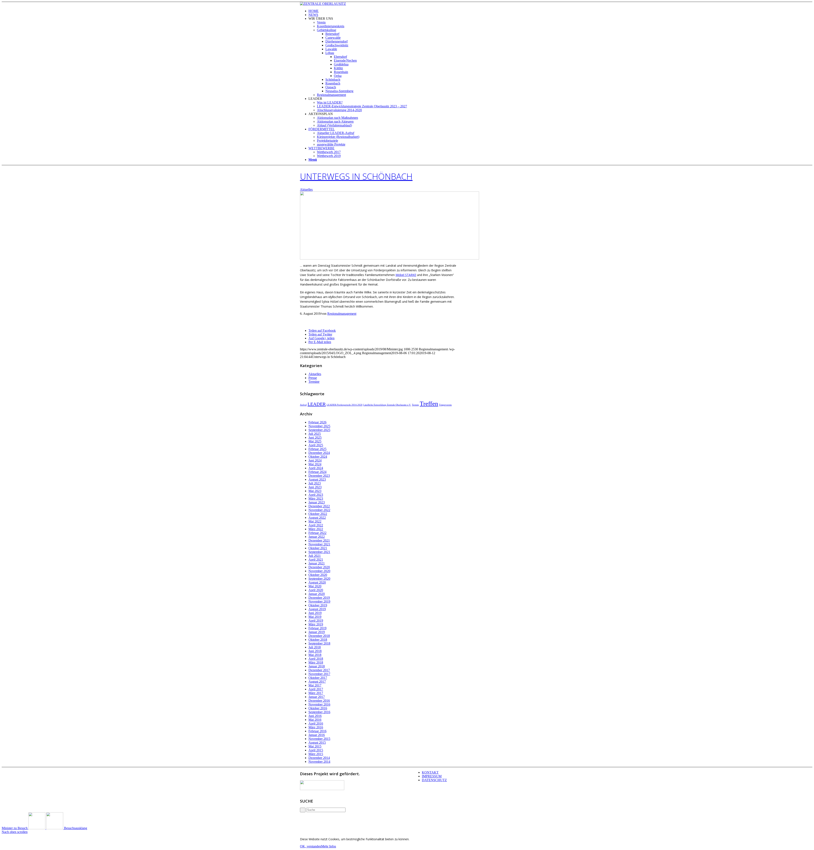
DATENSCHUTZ (434, 780)
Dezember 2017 (319, 670)
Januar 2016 (316, 735)
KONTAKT (430, 772)
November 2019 (319, 601)
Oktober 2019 (317, 605)
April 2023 (315, 494)
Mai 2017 (314, 685)
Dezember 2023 (319, 475)
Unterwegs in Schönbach (356, 176)
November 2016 (319, 704)
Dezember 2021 (319, 540)
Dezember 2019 (319, 597)
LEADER (317, 404)
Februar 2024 (317, 472)
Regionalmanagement (341, 313)
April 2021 (315, 559)
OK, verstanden (310, 846)
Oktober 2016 (317, 708)
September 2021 (319, 552)
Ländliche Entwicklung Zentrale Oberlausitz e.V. (387, 405)
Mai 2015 (314, 746)
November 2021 (319, 544)
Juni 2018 (315, 651)
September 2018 (319, 643)
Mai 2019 (314, 616)
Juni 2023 (315, 487)
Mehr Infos (328, 846)
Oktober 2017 (317, 677)
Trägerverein (445, 405)
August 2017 (317, 681)
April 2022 (315, 525)
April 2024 (315, 468)
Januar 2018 (316, 666)
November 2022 (319, 510)
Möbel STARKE (406, 275)
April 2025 (315, 445)
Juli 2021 (314, 555)
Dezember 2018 (319, 636)
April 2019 (315, 620)
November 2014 (319, 761)
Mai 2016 (314, 719)
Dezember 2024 (319, 453)
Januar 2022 (316, 536)
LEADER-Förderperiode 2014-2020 (344, 405)
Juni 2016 (315, 716)
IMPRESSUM (432, 776)
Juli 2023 (314, 483)
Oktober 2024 (317, 456)
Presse (312, 378)
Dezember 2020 (319, 567)
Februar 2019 (317, 628)
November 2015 (319, 738)
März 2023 (315, 498)
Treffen (429, 403)
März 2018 (315, 662)
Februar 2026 (317, 422)
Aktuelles (306, 189)
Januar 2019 (316, 632)
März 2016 (315, 727)
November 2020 (319, 571)
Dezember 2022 (319, 506)
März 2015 (315, 754)
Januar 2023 (316, 502)
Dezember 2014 (319, 758)
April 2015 (315, 750)
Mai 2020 (314, 586)
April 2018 (315, 658)
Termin (415, 405)
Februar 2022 (317, 533)
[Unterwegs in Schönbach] (389, 258)
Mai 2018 (314, 655)
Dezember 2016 (319, 700)
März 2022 (315, 529)
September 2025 (319, 430)
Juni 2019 (315, 613)
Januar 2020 (316, 594)
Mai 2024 (314, 464)
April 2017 (315, 689)
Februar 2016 (317, 731)
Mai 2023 (314, 491)
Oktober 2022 (317, 514)
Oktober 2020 (317, 575)
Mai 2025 (314, 441)
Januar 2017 (316, 697)
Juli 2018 (314, 647)
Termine (313, 381)
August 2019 (317, 609)
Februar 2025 (317, 449)
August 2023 (317, 479)
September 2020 (319, 578)
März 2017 (315, 693)
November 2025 (319, 426)
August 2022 (317, 517)
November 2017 (319, 674)
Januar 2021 (316, 563)
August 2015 (317, 742)
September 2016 (319, 712)
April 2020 (315, 590)
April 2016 (315, 723)
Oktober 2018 (317, 639)
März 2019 (315, 624)
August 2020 (317, 582)
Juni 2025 (315, 437)
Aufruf (303, 405)
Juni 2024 (315, 460)
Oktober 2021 (317, 548)
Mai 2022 (314, 521)
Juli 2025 (314, 433)
